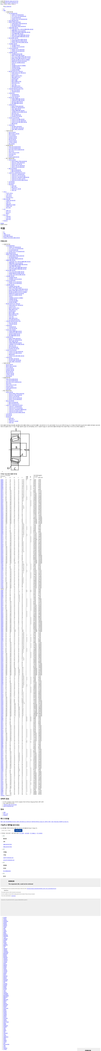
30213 (2, 493)
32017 (2, 606)
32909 (2, 719)
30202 (2, 479)
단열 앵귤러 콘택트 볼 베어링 (19, 26)
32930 (2, 740)
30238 (2, 514)
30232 (2, 510)
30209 (2, 488)
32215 (2, 647)
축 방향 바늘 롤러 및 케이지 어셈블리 (21, 59)
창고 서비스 (9, 196)
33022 (2, 763)
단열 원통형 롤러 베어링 (17, 33)
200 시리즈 (11, 151)
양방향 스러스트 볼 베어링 (18, 49)
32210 (2, 641)
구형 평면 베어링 (16, 91)
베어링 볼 (11, 184)
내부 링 (13, 64)
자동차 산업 (9, 206)
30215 (2, 495)
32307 (2, 681)
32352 (2, 714)
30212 (2, 492)
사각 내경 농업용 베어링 (15, 148)
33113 (2, 775)
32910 (2, 720)
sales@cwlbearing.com (8, 806)
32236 (2, 664)
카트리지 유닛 (15, 74)
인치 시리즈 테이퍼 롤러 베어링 (19, 39)
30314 (2, 539)
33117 (2, 780)
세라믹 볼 (14, 186)
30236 (2, 513)
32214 (2, 646)
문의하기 (5, 220)
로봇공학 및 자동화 (10, 204)
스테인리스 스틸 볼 (16, 188)
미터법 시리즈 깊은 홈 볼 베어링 (19, 19)
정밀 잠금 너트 (15, 113)
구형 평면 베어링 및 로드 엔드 (16, 88)
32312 (2, 687)
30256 (2, 520)
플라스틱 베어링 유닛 (17, 171)
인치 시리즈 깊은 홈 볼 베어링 (19, 16)
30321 (2, 548)
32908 (2, 718)
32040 (2, 623)
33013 (2, 751)
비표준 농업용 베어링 (14, 157)
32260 (2, 673)
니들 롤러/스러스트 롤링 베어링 (19, 112)
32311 (2, 686)
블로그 (7, 213)
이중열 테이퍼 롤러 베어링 (18, 100)
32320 (2, 697)
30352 (2, 563)
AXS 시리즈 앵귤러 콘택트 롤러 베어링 (21, 56)
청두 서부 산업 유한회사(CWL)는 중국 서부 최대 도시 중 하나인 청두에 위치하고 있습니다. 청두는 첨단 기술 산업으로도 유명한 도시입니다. (35, 821)
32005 (2, 591)
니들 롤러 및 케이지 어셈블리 (19, 65)
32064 (2, 631)
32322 (2, 699)
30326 (2, 551)
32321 (2, 698)
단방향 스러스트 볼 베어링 (18, 51)
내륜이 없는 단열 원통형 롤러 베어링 (20, 35)
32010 (2, 597)
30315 (2, 540)
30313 (2, 538)
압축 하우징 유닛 (16, 83)
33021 (2, 761)
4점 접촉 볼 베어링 (16, 25)
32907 (2, 717)
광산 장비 (8, 207)
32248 (2, 669)
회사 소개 (5, 215)
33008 (2, 745)
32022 (2, 612)
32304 (2, 677)
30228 (2, 508)
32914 (2, 725)
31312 (2, 572)
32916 (2, 728)
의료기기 (8, 201)
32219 (2, 652)
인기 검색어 (39, 833)
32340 (2, 710)
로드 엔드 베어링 (16, 90)
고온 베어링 (12, 181)
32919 (2, 732)
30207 (2, 485)
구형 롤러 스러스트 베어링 (18, 46)
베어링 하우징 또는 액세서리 (16, 71)
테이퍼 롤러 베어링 (13, 38)
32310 (2, 684)
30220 (2, 502)
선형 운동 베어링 (16, 96)
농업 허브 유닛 (12, 154)
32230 (2, 661)
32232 (2, 662)
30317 (2, 543)
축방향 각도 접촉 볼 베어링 (18, 107)
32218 (2, 651)
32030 (2, 617)
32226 (2, 658)
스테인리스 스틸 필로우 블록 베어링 (20, 177)
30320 (2, 546)
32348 (2, 713)
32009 (2, 596)
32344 (2, 712)
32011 (2, 599)
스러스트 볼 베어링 (13, 48)
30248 (2, 518)
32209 (2, 640)
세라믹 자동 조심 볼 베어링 (18, 165)
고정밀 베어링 (12, 104)
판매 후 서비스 (9, 197)
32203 (2, 632)
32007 (2, 594)
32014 (2, 602)
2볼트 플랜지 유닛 (16, 85)
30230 (2, 509)
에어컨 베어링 (12, 132)
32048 (2, 626)
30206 (2, 484)
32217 (2, 650)
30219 (2, 500)
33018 (2, 758)
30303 (2, 525)
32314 (2, 689)
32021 (2, 611)
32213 (2, 645)
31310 (2, 570)
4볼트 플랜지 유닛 (16, 77)
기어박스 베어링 (13, 142)
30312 (2, 536)
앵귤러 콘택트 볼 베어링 (15, 22)
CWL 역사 (8, 217)
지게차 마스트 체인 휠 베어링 (19, 120)
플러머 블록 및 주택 (16, 81)
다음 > (3, 795)
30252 (2, 519)
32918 (2, 730)
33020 (2, 760)
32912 (2, 723)
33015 (2, 754)
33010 (2, 748)
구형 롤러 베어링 (13, 43)
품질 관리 (8, 219)
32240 (2, 667)
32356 (2, 715)
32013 (2, 601)
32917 (2, 729)
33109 (2, 770)
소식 (4, 209)
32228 (2, 659)
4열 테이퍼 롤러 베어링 (17, 101)
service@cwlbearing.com (8, 860)
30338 (2, 558)
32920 (2, 733)
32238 (2, 666)
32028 (2, 616)
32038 (2, 622)
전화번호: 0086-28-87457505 (11, 1)
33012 (2, 750)
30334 (2, 555)
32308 (2, 682)
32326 (2, 702)
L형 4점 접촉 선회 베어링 (18, 128)
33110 (2, 771)
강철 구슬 (14, 190)
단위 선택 (14, 84)
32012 (2, 600)
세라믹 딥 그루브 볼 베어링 (18, 162)
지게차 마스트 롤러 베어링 (18, 119)
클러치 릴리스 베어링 (14, 133)
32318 (2, 694)
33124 (2, 788)
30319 (2, 545)
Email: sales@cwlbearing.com (11, 2)
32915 (2, 727)
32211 (2, 642)
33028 (2, 766)
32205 (2, 635)
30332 (2, 554)
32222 (2, 656)
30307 (2, 530)
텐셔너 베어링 (12, 135)
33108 (2, 769)
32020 (2, 610)
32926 (2, 738)
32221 (2, 655)
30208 (2, 487)
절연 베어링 (12, 183)
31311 (2, 571)
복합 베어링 (14, 123)
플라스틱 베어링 (13, 168)
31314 (2, 575)
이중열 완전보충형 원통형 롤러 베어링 (21, 32)
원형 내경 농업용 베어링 (15, 146)
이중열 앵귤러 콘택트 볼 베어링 (19, 23)
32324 (2, 700)
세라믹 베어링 (12, 159)
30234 (2, 512)
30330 (2, 553)
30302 (2, 524)
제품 (4, 10)
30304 (2, 526)
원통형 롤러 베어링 (13, 27)
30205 (2, 483)
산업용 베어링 (6, 234)
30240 (2, 515)
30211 (2, 490)
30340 (2, 559)
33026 (2, 765)
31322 (2, 585)
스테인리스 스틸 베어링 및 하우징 (17, 172)
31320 (2, 582)
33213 (2, 792)
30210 (2, 489)
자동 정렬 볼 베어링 (13, 20)
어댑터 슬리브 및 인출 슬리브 (19, 72)
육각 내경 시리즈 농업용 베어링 (16, 149)
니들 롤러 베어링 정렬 (17, 54)
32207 (2, 637)
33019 (2, 759)
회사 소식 (8, 212)
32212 (2, 643)
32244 (2, 668)
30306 (2, 529)
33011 (2, 749)
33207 (2, 789)
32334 (2, 707)
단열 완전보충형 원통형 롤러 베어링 (20, 36)
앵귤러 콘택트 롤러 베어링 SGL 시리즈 (21, 58)
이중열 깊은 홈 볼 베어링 (18, 14)
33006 (2, 743)
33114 (2, 776)
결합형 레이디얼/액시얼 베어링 (19, 61)
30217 (2, 498)
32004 (2, 590)
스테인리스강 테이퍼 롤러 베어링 (20, 180)
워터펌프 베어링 (13, 138)
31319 (2, 581)
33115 (2, 778)
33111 (2, 773)
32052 (2, 627)
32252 (2, 671)
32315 (2, 691)
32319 (2, 696)
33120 (2, 784)
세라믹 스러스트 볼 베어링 (18, 167)
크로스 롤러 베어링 (16, 109)
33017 (2, 756)
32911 (2, 722)
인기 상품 (21, 833)
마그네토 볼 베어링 (16, 17)
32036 (2, 621)
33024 (2, 764)
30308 (2, 531)
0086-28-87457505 (7, 844)
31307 (2, 566)
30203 (2, 480)
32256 (2, 672)
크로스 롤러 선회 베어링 (17, 129)
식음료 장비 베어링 (10, 200)
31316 (2, 577)
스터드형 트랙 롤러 (16, 68)
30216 (2, 497)
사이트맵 (27, 833)
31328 (2, 587)
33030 (2, 768)
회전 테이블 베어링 (16, 114)
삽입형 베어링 (15, 78)
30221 (2, 503)
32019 (2, 609)
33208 (2, 790)
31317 (2, 579)
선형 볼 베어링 (15, 94)
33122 (2, 786)
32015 (2, 604)
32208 (2, 638)
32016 (2, 605)
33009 (2, 746)
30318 (2, 544)
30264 (2, 523)
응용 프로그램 (6, 199)
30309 (2, 533)
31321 (2, 584)
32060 (2, 630)
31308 (2, 567)
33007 (2, 744)
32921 (2, 734)
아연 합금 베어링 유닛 (17, 87)
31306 (2, 565)
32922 (2, 735)
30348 (2, 561)
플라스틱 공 (14, 187)
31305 (2, 564)
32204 (2, 633)
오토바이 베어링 (13, 141)
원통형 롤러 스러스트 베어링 (19, 30)
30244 (2, 517)
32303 (2, 676)
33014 (2, 753)
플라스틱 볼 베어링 (16, 170)
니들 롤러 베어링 (13, 52)
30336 (2, 556)
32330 (2, 704)
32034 (2, 620)
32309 (2, 683)
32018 (2, 607)
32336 (2, 708)
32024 (2, 613)
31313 (2, 574)
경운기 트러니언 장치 (14, 152)
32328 (2, 703)
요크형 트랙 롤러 (16, 70)
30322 (2, 549)
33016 (2, 755)
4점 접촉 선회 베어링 (17, 126)
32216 (2, 648)
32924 (2, 737)
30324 (2, 550)
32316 (2, 692)
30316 (2, 541)
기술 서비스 (9, 194)
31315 (2, 576)
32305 (2, 678)
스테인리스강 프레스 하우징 (18, 178)
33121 (2, 785)
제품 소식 (8, 210)
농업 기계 (8, 203)
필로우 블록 (14, 80)
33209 (2, 791)
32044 (2, 625)
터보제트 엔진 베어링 (17, 116)
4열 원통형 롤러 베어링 (17, 103)
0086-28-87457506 (7, 846)
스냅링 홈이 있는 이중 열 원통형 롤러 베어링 (22, 29)
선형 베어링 (12, 93)
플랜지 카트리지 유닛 (17, 75)
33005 (2, 742)
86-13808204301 (7, 871)
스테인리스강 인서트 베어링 (18, 175)
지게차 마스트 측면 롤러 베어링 (19, 122)
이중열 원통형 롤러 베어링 (18, 99)
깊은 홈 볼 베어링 (13, 13)
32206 (2, 636)
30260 (2, 521)
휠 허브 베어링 (12, 139)
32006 (2, 592)
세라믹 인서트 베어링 (17, 164)
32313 (2, 688)
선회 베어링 (12, 125)
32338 (2, 709)
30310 (2, 534)
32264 (2, 674)
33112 (2, 774)
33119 (2, 783)
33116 (2, 779)
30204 (2, 482)
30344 (2, 560)
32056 (2, 628)
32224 (2, 657)
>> (5, 795)
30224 (2, 505)
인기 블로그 (33, 833)
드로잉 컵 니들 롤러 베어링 (18, 62)
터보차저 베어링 (13, 136)
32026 (2, 615)
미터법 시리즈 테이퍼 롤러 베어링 (20, 42)
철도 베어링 (12, 143)
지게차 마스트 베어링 (14, 117)
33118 (2, 781)
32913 (2, 724)
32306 (2, 679)
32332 (2, 705)
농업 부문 (11, 155)
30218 (2, 499)
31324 (2, 586)
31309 (2, 569)
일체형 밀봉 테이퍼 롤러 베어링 (19, 41)
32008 (2, 595)
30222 (2, 504)
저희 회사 (8, 216)
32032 (2, 618)
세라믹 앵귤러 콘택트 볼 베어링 (19, 161)
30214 (2, 494)
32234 (2, 663)
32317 (2, 693)
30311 (2, 535)
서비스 (5, 191)
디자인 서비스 (9, 193)
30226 (2, 507)
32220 (2, 653)
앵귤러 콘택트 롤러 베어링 (18, 55)
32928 (2, 739)
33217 (2, 794)
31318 (2, 580)
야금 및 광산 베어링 (13, 97)
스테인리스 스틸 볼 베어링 (18, 174)
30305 (2, 528)
